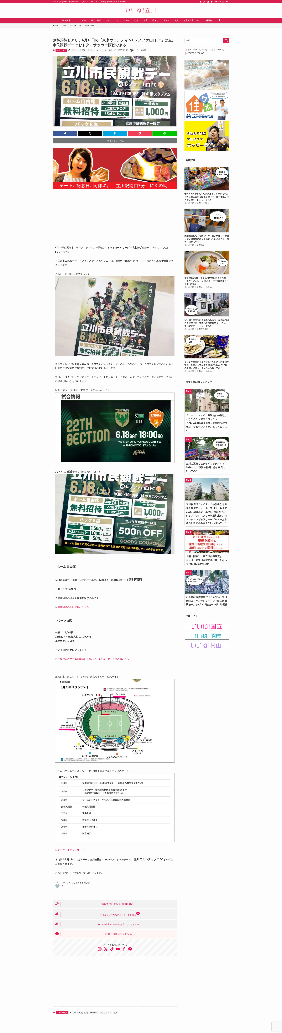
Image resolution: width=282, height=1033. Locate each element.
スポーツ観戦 (61, 50)
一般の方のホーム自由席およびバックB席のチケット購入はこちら (93, 659)
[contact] (227, 1)
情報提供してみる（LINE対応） (118, 904)
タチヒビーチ (101, 50)
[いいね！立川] (141, 10)
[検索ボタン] (219, 20)
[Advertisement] (115, 215)
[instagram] (208, 1)
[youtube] (219, 1)
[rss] (223, 1)
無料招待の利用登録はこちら (73, 607)
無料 (110, 50)
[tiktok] (212, 1)
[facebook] (200, 1)
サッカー (90, 50)
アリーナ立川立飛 (78, 50)
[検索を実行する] (226, 40)
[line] (216, 1)
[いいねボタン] (57, 886)
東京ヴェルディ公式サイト (72, 850)
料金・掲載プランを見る (118, 934)
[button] (65, 133)
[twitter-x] (204, 1)
